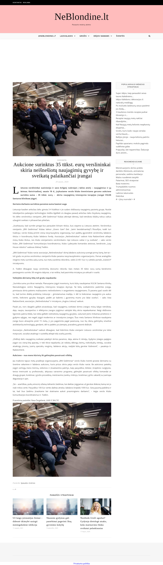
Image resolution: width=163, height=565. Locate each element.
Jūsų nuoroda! (125, 199)
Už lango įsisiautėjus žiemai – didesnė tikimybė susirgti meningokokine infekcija (27, 521)
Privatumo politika (81, 563)
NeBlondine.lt (82, 16)
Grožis (83, 36)
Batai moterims (122, 183)
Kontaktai (17, 2)
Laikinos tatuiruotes (124, 193)
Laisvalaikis (66, 36)
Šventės (120, 36)
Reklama (26, 2)
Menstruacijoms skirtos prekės (129, 168)
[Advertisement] (81, 58)
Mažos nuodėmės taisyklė (127, 177)
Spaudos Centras (28, 483)
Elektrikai (120, 196)
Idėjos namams (101, 36)
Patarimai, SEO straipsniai (127, 180)
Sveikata (62, 160)
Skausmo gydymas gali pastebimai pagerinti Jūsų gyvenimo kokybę (59, 521)
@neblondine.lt (47, 36)
